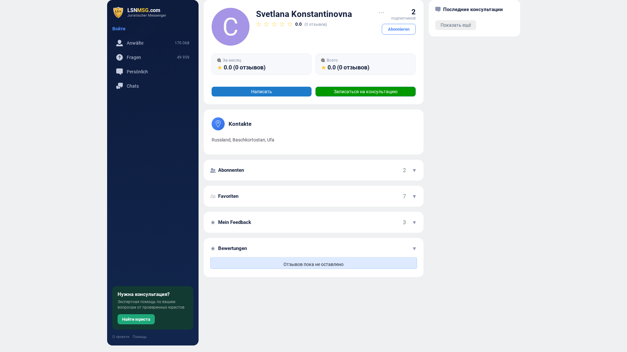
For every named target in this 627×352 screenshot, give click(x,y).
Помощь (140, 337)
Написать (261, 91)
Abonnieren (399, 29)
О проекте (120, 337)
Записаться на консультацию (365, 91)
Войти (118, 28)
